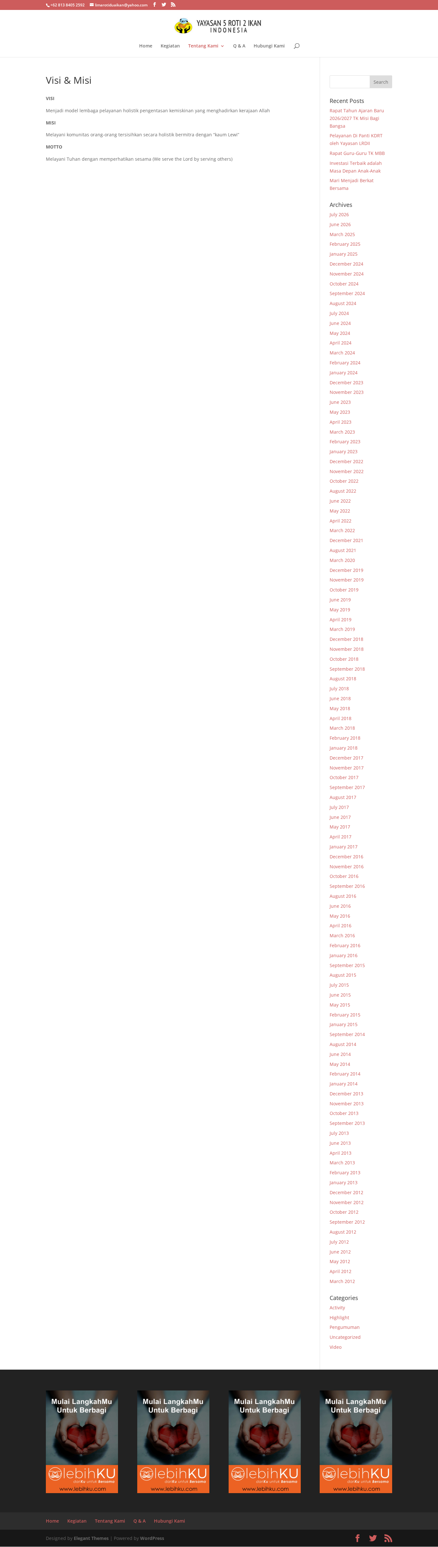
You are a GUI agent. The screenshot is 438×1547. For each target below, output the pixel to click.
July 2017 (339, 807)
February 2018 (345, 738)
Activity (337, 1308)
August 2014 (343, 1044)
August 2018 (343, 679)
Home (145, 46)
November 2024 (347, 274)
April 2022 (340, 521)
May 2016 (340, 916)
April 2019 (340, 619)
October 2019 (344, 590)
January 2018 (344, 748)
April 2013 (340, 1153)
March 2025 (342, 234)
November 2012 (347, 1202)
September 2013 (347, 1123)
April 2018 (340, 718)
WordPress (152, 1538)
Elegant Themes (91, 1538)
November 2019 (347, 580)
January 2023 (344, 451)
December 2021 (346, 540)
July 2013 (339, 1133)
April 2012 (340, 1271)
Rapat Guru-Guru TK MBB (357, 153)
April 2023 (340, 422)
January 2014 (344, 1084)
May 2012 (340, 1261)
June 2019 (340, 600)
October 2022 (344, 481)
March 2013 (342, 1163)
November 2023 (347, 392)
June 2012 (340, 1252)
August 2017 (343, 797)
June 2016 (340, 906)
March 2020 (342, 560)
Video (335, 1347)
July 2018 (339, 688)
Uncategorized (345, 1337)
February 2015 (345, 1015)
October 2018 (344, 659)
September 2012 (347, 1222)
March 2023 (342, 432)
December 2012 (346, 1192)
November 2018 (347, 649)
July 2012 (339, 1242)
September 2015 (347, 965)
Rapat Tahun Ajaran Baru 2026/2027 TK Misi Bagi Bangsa (357, 118)
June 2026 (340, 224)
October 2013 (344, 1113)
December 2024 (346, 264)
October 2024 (344, 284)
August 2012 (343, 1232)
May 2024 (340, 333)
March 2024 (342, 353)
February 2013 (345, 1172)
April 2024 (340, 343)
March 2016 (342, 935)
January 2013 (344, 1182)
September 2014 (347, 1034)
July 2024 (339, 313)
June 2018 (340, 698)
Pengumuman (345, 1327)
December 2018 (346, 639)
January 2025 (344, 254)
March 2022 (342, 530)
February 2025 (345, 244)
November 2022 (347, 471)
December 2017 (346, 758)
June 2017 (340, 817)
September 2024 (347, 293)
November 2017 (347, 768)
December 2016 (346, 857)
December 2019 (346, 570)
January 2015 (344, 1024)
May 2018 (340, 708)
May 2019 (340, 610)
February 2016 (345, 945)
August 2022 (343, 491)
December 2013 (346, 1094)
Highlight (339, 1317)
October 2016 (344, 876)
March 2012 (342, 1281)
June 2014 (340, 1054)
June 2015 (340, 995)
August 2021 (343, 550)
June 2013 (340, 1143)
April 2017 (340, 837)
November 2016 (347, 866)
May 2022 (340, 511)
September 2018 (347, 669)
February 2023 (345, 441)
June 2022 (340, 501)
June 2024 (340, 323)
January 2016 (344, 955)
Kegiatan (170, 46)
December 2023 (346, 382)
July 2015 (339, 985)
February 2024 (345, 363)
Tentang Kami (203, 46)
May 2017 (340, 827)
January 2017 (344, 847)
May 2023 (340, 412)
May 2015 (340, 1005)
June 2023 (340, 402)
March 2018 (342, 728)
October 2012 (344, 1212)
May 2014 (340, 1064)
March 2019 (342, 629)
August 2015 (343, 975)
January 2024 (344, 373)
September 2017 (347, 787)
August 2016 (343, 896)
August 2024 (343, 303)
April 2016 (340, 925)
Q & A (239, 46)
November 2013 (347, 1104)
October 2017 (344, 777)
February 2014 (345, 1074)
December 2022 (346, 461)
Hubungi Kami (269, 46)
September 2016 (347, 886)
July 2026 (339, 214)
